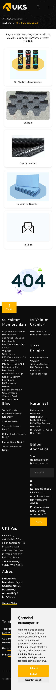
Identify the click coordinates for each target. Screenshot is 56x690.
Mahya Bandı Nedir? (13, 442)
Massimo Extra (10, 399)
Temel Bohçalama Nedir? (12, 448)
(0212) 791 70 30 (9, 633)
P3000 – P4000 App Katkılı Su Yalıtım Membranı (13, 367)
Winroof (6, 350)
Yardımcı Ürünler (39, 364)
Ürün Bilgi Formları (40, 423)
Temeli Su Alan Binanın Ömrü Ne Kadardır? (12, 413)
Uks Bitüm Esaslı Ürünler (39, 359)
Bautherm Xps (38, 331)
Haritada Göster (9, 603)
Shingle (6, 347)
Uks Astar (35, 370)
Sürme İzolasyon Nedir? (11, 428)
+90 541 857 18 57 (9, 642)
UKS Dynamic (9, 393)
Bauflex (6, 386)
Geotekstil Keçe (38, 373)
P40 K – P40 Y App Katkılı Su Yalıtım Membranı (12, 376)
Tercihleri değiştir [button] (33, 680)
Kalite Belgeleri (38, 420)
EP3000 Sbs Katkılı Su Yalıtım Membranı (14, 359)
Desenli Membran (12, 389)
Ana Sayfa (6, 23)
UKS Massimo (9, 383)
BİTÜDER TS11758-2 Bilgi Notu (41, 431)
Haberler (35, 413)
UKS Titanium (9, 354)
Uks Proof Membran (13, 344)
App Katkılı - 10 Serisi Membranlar (13, 333)
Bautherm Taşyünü (40, 334)
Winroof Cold (9, 396)
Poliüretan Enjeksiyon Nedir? (14, 436)
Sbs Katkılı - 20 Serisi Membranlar (13, 340)
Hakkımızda (36, 410)
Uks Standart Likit (39, 367)
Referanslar (36, 416)
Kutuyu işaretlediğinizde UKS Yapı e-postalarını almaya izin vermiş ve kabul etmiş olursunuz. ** (41, 500)
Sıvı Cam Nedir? (10, 421)
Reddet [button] (33, 674)
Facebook (7, 679)
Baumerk (35, 426)
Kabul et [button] (34, 668)
